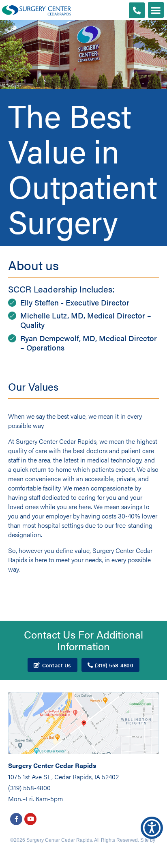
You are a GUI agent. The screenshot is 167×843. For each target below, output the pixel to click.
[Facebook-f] (16, 819)
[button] (156, 10)
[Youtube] (30, 819)
